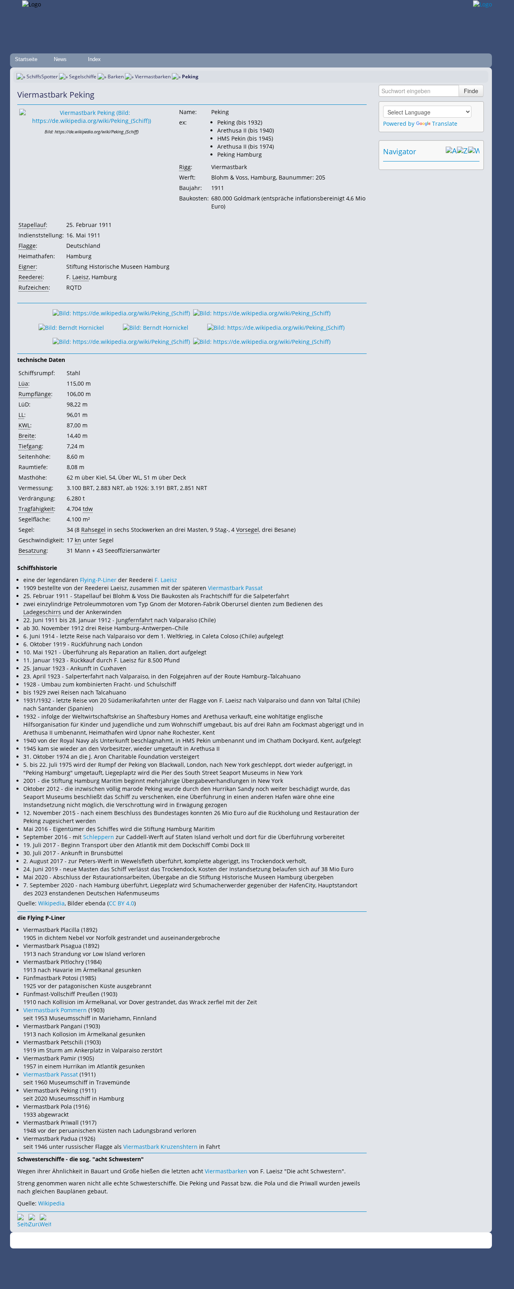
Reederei (30, 277)
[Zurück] (34, 1219)
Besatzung (32, 550)
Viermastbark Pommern (55, 1010)
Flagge (27, 245)
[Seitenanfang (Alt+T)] (23, 1219)
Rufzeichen (33, 287)
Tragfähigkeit (36, 509)
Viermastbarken (153, 76)
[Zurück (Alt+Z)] (462, 151)
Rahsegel (93, 529)
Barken (116, 76)
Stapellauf (32, 225)
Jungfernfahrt (134, 620)
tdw (88, 509)
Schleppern (98, 837)
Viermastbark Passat (235, 588)
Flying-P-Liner (98, 580)
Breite (26, 435)
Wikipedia (51, 903)
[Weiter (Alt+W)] (473, 151)
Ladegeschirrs (42, 612)
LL (21, 415)
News (60, 59)
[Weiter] (45, 1219)
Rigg (185, 167)
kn (78, 540)
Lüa (23, 383)
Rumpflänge (34, 394)
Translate (444, 123)
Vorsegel (247, 529)
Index (94, 59)
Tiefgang (30, 446)
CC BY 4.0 (121, 903)
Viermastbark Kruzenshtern (160, 1146)
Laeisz (80, 277)
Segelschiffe (82, 76)
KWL (24, 425)
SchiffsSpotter (42, 76)
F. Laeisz (166, 580)
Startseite (26, 59)
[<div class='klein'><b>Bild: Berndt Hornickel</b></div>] (71, 327)
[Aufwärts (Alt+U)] (451, 151)
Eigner (27, 266)
